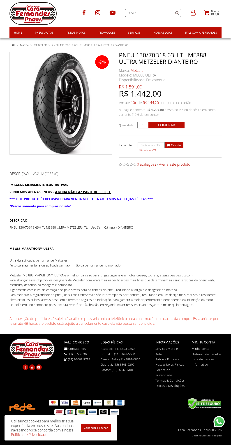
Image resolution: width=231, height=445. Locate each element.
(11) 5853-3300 (124, 349)
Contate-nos (76, 349)
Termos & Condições (170, 380)
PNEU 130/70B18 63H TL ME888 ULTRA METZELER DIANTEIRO (90, 45)
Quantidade (126, 125)
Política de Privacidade (29, 434)
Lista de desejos (203, 359)
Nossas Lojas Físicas (169, 364)
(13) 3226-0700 (122, 370)
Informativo (200, 364)
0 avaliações (146, 164)
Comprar (166, 125)
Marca (24, 45)
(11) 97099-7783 (78, 359)
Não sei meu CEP (147, 150)
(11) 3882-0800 (129, 359)
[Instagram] (97, 12)
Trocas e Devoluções (170, 386)
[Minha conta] (193, 12)
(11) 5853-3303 (77, 354)
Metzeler (40, 45)
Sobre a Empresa (167, 359)
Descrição (19, 173)
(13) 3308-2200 (124, 364)
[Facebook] (84, 12)
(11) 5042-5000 (124, 354)
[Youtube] (113, 12)
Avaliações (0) (45, 173)
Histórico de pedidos (206, 354)
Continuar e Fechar (96, 428)
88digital (217, 435)
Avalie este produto (174, 164)
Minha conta (201, 349)
